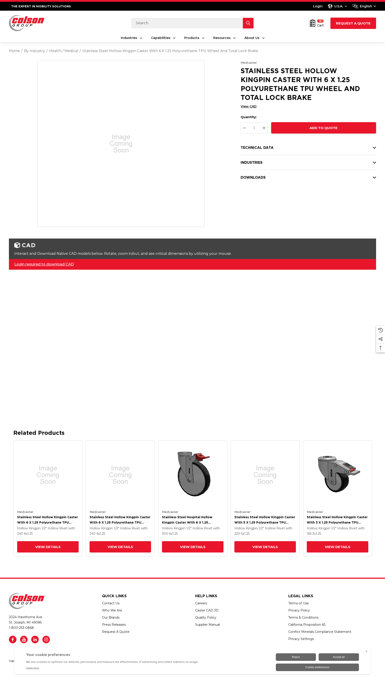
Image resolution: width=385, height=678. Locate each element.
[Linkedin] (35, 639)
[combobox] (364, 6)
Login (318, 6)
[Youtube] (24, 639)
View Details (48, 547)
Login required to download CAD (44, 264)
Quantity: (249, 117)
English (366, 6)
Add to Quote (324, 128)
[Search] (248, 23)
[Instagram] (46, 639)
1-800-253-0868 (21, 628)
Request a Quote (353, 23)
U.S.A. (338, 6)
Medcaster (249, 62)
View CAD (248, 106)
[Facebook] (12, 639)
